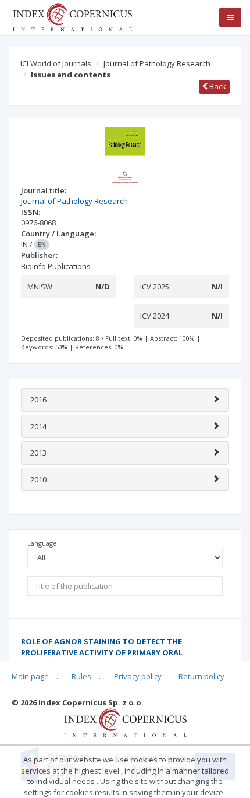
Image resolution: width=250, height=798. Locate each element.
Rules (81, 676)
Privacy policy (138, 676)
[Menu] (230, 17)
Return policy (201, 676)
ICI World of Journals (55, 63)
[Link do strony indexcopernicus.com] (125, 722)
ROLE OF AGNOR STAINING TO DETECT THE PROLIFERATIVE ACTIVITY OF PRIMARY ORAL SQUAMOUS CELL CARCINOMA (102, 652)
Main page (30, 676)
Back (217, 86)
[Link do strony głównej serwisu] (72, 16)
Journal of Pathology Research (156, 63)
